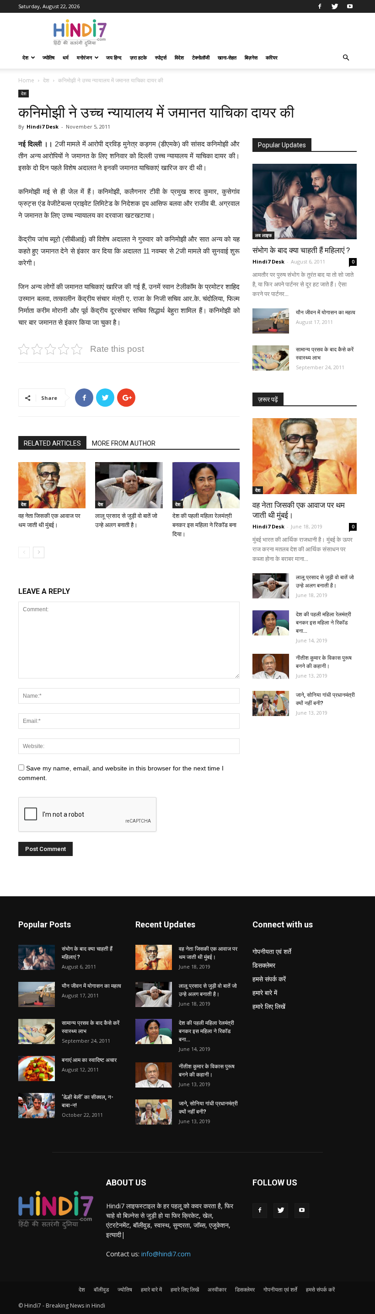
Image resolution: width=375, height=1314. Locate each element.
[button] (346, 58)
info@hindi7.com (166, 1253)
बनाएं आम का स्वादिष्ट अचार (89, 1060)
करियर (272, 57)
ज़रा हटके (138, 57)
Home (26, 80)
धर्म (66, 57)
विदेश (179, 57)
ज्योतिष (48, 57)
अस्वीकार (217, 1289)
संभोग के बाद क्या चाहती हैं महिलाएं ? (301, 250)
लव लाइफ (263, 235)
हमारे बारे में (264, 992)
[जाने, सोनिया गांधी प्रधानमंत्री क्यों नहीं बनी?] (270, 703)
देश (25, 57)
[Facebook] (320, 6)
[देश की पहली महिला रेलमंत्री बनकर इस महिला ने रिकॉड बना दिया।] (206, 485)
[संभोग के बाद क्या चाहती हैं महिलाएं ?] (304, 201)
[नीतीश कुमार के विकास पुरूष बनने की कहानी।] (270, 666)
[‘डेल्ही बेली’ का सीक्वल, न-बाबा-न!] (36, 1105)
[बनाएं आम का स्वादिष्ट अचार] (36, 1068)
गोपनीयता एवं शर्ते (271, 951)
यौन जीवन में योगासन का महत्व (325, 312)
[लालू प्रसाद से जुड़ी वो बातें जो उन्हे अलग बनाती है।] (128, 485)
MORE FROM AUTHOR (123, 443)
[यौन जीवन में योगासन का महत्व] (270, 321)
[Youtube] (350, 6)
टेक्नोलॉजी (200, 57)
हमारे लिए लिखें (268, 1006)
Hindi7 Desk (43, 126)
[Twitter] (335, 6)
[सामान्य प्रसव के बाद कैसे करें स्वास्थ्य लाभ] (270, 358)
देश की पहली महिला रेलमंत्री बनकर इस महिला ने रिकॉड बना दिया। (204, 525)
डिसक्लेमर (263, 965)
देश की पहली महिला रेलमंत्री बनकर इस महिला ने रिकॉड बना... (323, 622)
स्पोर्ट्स (160, 57)
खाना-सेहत (227, 57)
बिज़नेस (251, 57)
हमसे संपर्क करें (269, 979)
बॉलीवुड (101, 1289)
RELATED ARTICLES (52, 443)
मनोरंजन (84, 57)
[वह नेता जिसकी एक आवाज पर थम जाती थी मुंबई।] (52, 485)
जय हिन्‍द (114, 57)
